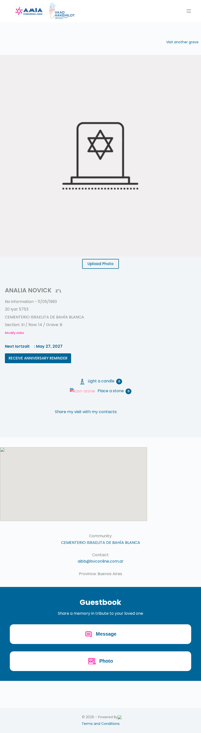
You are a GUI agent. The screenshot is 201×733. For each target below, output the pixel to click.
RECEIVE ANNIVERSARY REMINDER (38, 358)
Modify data (14, 332)
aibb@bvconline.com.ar (101, 561)
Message (106, 634)
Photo (106, 661)
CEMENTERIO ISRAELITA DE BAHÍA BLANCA (100, 542)
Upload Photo (100, 263)
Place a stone (113, 391)
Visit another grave (182, 42)
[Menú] (189, 11)
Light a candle (104, 381)
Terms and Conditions (101, 723)
